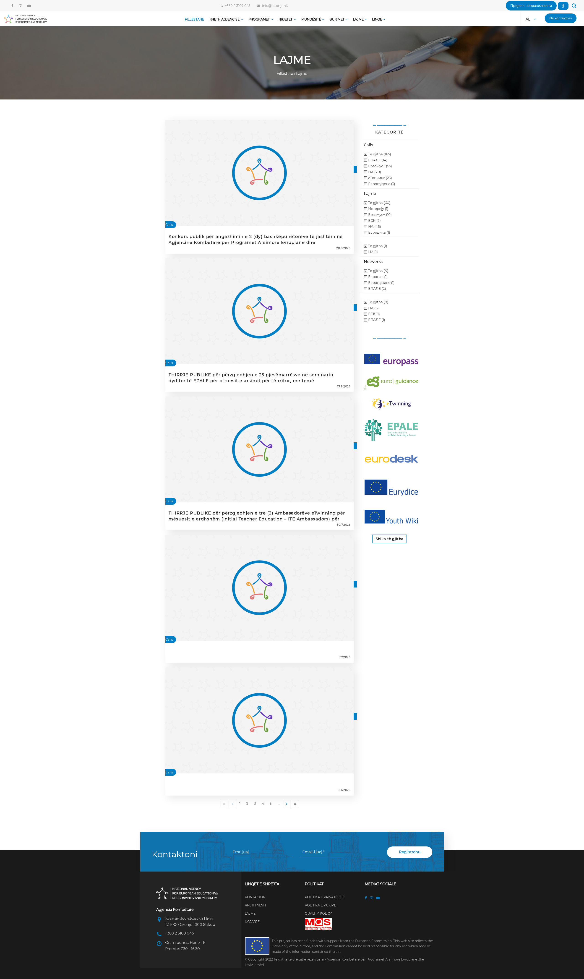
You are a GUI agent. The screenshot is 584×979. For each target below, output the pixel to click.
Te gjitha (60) (379, 203)
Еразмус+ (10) (380, 214)
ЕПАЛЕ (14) (377, 160)
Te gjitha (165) (379, 154)
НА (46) (374, 226)
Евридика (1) (379, 232)
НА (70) (374, 172)
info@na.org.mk (274, 6)
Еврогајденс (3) (381, 184)
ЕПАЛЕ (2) (377, 288)
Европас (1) (378, 276)
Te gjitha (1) (377, 246)
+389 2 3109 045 (236, 6)
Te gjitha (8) (378, 302)
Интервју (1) (378, 208)
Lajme (301, 73)
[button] (531, 6)
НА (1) (373, 252)
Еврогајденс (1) (381, 282)
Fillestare (285, 73)
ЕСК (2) (374, 220)
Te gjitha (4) (378, 271)
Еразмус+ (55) (380, 166)
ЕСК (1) (374, 314)
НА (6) (373, 308)
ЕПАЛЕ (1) (376, 320)
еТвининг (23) (380, 178)
